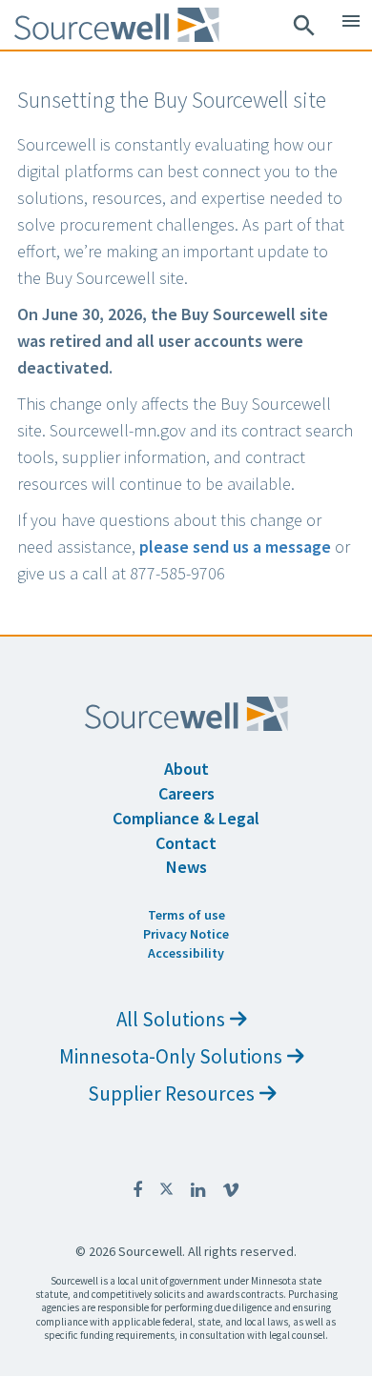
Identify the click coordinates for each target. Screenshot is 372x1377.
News (186, 867)
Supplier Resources (171, 1093)
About (186, 769)
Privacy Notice (186, 933)
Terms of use (186, 914)
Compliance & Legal (186, 818)
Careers (186, 793)
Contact (186, 843)
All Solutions (170, 1019)
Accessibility (186, 953)
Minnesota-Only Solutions (170, 1056)
